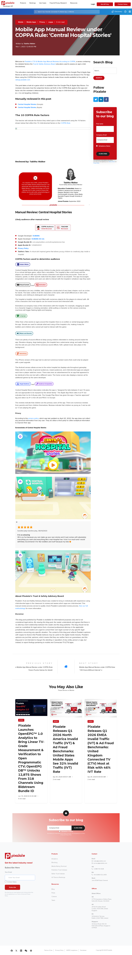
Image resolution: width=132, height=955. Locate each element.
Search (99, 78)
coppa (50, 22)
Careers (54, 896)
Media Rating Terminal (59, 866)
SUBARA (36, 236)
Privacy (42, 22)
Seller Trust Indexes (58, 874)
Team (53, 900)
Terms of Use (112, 161)
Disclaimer (83, 950)
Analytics (55, 859)
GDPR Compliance (71, 950)
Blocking (54, 862)
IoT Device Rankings (58, 877)
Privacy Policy (23, 248)
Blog (53, 889)
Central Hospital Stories (27, 104)
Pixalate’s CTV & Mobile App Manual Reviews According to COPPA (50, 61)
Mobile (20, 22)
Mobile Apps (31, 22)
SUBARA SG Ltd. (38, 239)
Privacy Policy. (96, 163)
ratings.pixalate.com (22, 80)
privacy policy (33, 418)
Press (53, 893)
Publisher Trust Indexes (59, 870)
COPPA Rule (65, 123)
